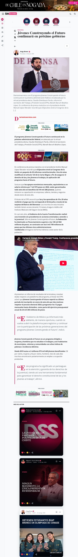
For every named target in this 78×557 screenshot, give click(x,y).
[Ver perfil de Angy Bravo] (16, 52)
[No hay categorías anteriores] (13, 22)
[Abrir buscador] (75, 14)
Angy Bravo (24, 51)
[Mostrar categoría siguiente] (69, 22)
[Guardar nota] (56, 411)
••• (60, 411)
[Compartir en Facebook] (15, 34)
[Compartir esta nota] (32, 452)
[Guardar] (67, 46)
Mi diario (2, 28)
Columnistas (2, 37)
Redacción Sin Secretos (32, 410)
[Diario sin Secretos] (11, 14)
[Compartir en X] (15, 37)
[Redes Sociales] (2, 46)
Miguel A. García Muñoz (33, 460)
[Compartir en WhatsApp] (15, 30)
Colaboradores (2, 33)
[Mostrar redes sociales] (2, 46)
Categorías (2, 42)
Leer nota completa (56, 554)
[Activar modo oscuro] (70, 14)
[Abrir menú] (3, 14)
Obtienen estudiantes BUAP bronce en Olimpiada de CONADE (40, 521)
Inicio (2, 24)
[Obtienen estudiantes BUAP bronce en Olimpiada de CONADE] (41, 540)
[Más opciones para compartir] (15, 40)
